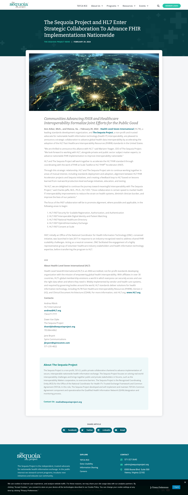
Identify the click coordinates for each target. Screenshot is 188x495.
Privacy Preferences (160, 487)
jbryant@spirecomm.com (57, 342)
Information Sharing (89, 467)
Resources (128, 6)
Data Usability (86, 463)
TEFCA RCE (82, 6)
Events (142, 6)
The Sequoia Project (103, 132)
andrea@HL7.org (52, 310)
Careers (83, 471)
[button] (158, 6)
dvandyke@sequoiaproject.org (59, 326)
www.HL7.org (133, 292)
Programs (111, 6)
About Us (95, 6)
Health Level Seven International (117, 129)
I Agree (176, 487)
